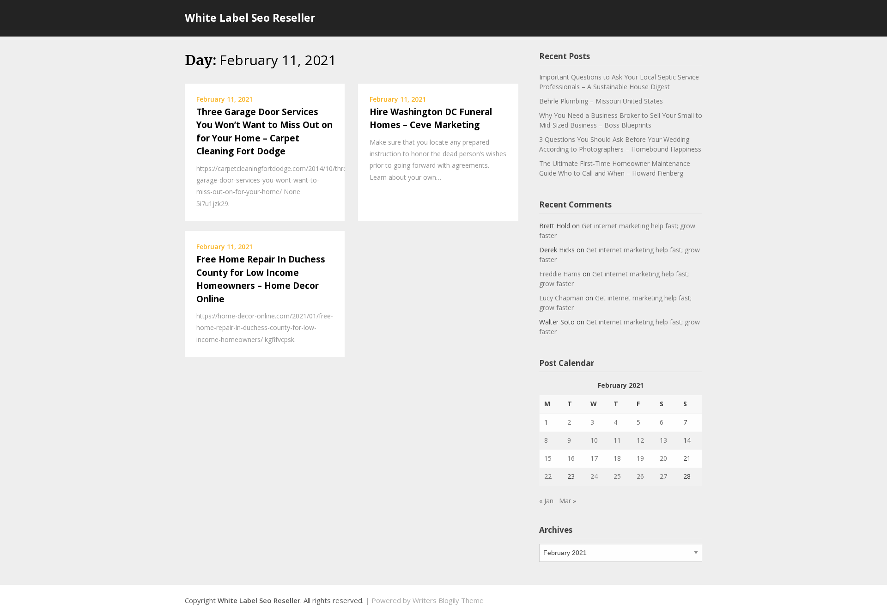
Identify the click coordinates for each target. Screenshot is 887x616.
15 (548, 458)
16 (571, 458)
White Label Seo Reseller (250, 17)
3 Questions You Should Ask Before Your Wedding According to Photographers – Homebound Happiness (620, 144)
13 (663, 440)
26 (640, 476)
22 (548, 476)
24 (594, 476)
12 (640, 440)
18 (617, 458)
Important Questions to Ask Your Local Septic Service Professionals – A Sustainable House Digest (619, 82)
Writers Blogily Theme (448, 600)
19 (640, 458)
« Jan (546, 500)
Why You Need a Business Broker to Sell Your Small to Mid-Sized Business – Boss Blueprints (620, 120)
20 (663, 458)
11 (617, 440)
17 (594, 458)
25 (617, 476)
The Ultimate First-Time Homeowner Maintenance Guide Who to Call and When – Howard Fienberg (614, 168)
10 (594, 440)
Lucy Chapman (561, 297)
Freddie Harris (560, 273)
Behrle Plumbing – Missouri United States (601, 101)
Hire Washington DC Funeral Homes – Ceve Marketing (431, 118)
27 (663, 476)
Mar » (567, 500)
